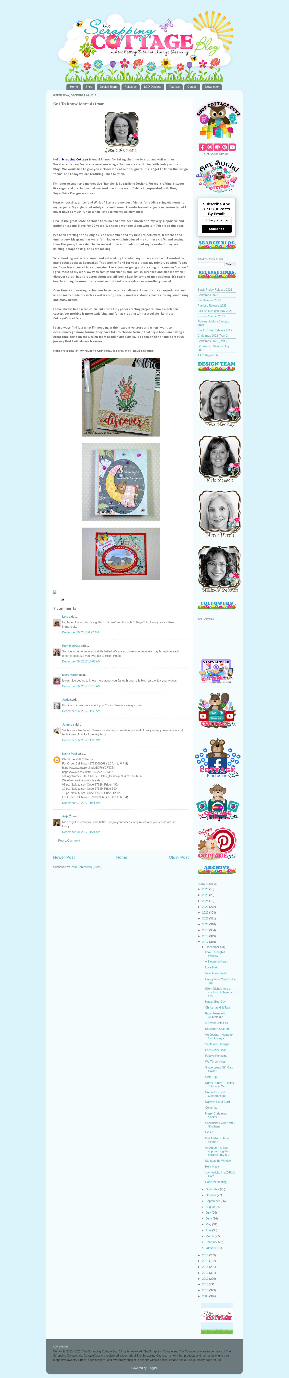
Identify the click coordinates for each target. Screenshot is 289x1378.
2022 (205, 912)
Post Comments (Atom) (86, 867)
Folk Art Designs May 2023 (215, 310)
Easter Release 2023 (211, 316)
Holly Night (212, 1166)
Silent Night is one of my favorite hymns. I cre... (220, 992)
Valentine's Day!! (215, 973)
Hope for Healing (215, 1182)
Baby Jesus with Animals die (215, 1015)
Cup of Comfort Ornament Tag (215, 1094)
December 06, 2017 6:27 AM (80, 632)
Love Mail (211, 967)
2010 (205, 1290)
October (211, 1195)
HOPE (209, 1132)
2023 (205, 906)
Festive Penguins (216, 1055)
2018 (205, 936)
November (213, 1189)
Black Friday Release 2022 (215, 330)
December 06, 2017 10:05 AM (81, 661)
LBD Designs (152, 86)
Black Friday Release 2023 (215, 289)
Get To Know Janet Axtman (217, 1140)
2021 (205, 918)
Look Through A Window (215, 953)
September (213, 1201)
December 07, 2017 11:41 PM (81, 802)
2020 (205, 924)
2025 (205, 895)
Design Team (108, 86)
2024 (205, 901)
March (210, 1236)
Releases (130, 86)
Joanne (67, 724)
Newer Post (64, 857)
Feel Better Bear (215, 1050)
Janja (65, 699)
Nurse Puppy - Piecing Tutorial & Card (219, 1084)
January (211, 1247)
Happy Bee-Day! (215, 1001)
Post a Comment (69, 840)
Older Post (179, 857)
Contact (192, 86)
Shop (89, 86)
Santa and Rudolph (217, 1044)
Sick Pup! (211, 1077)
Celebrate (211, 1107)
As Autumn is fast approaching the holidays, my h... (217, 1151)
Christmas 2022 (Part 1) (213, 341)
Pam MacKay (71, 645)
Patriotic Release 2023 (212, 305)
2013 (205, 1272)
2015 (205, 1261)
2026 (205, 889)
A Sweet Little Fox (216, 1022)
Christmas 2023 (208, 295)
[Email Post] (62, 599)
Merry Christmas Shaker (216, 1115)
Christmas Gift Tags (218, 1007)
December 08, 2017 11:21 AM (81, 832)
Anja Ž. (67, 816)
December (213, 947)
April (209, 1230)
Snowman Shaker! (217, 1028)
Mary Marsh (70, 674)
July (209, 1212)
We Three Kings (215, 1061)
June (209, 1218)
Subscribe (216, 229)
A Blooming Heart (216, 961)
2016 (205, 1255)
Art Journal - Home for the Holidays (219, 1036)
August (210, 1207)
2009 (205, 1296)
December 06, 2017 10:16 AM (81, 686)
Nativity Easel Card (217, 1101)
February (212, 1242)
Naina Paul (69, 753)
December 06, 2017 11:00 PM (81, 740)
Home (74, 86)
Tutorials (174, 86)
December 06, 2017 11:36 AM (81, 711)
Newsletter (212, 86)
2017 (205, 941)
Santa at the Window (218, 1160)
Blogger (152, 1368)
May (209, 1224)
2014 (205, 1266)
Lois (65, 616)
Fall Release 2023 (209, 300)
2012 (205, 1278)
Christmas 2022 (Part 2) (213, 335)
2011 (205, 1284)
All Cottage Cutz (208, 355)
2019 (205, 930)
